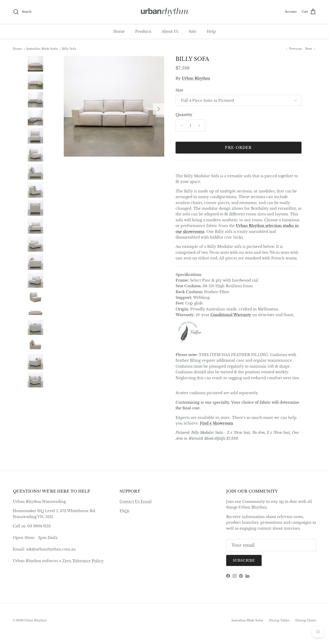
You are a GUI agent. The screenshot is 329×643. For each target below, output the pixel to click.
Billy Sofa (69, 48)
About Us (170, 31)
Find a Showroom (216, 423)
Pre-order (238, 147)
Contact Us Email (136, 501)
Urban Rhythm (196, 78)
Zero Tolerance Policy (83, 561)
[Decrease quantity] (180, 125)
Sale (192, 31)
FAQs (124, 511)
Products (143, 31)
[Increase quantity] (200, 125)
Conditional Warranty (231, 314)
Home (119, 31)
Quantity (184, 114)
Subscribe (244, 560)
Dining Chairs (305, 620)
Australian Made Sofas (42, 48)
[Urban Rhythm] (164, 12)
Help (211, 31)
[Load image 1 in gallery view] (114, 106)
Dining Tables (279, 620)
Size (179, 90)
